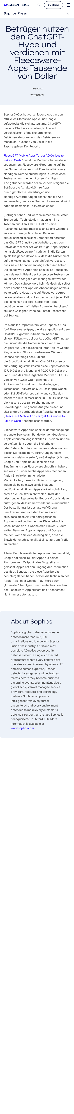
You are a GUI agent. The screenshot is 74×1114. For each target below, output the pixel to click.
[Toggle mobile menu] (68, 5)
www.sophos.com (22, 728)
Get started (53, 5)
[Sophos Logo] (16, 5)
